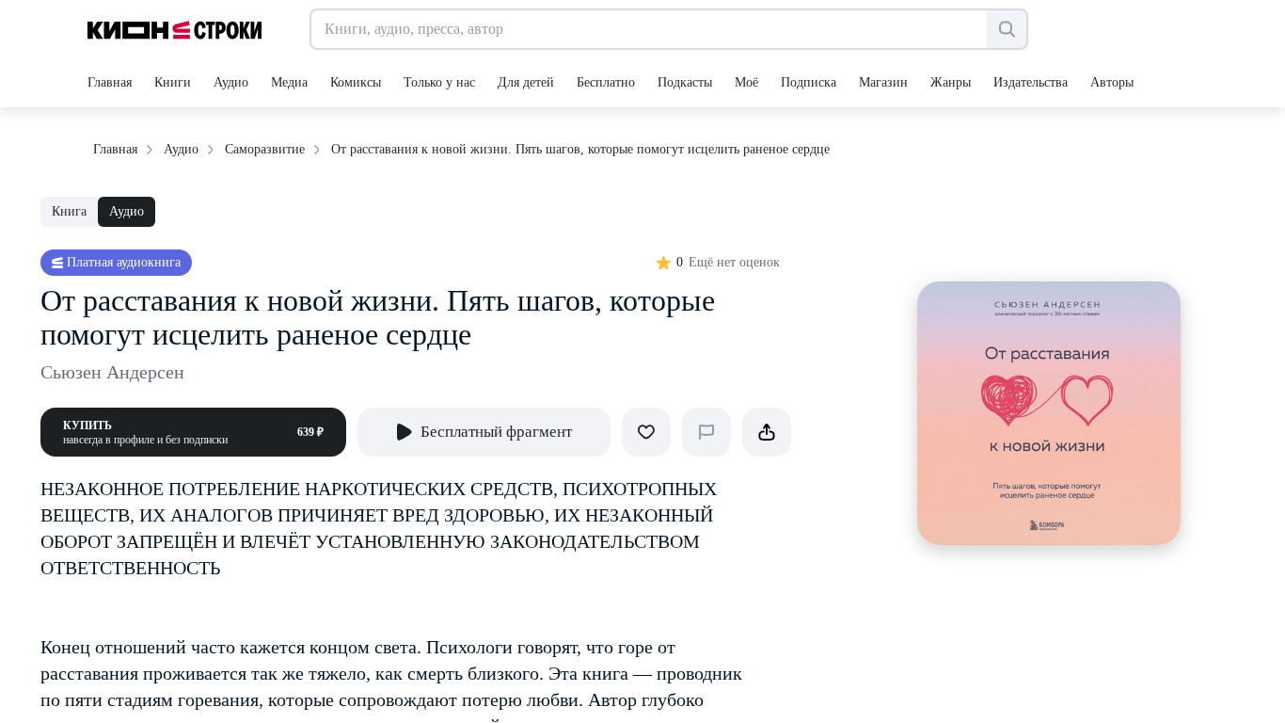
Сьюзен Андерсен (112, 372)
